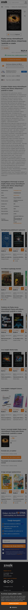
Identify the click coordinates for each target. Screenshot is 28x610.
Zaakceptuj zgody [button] (14, 603)
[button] (14, 607)
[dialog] (14, 600)
